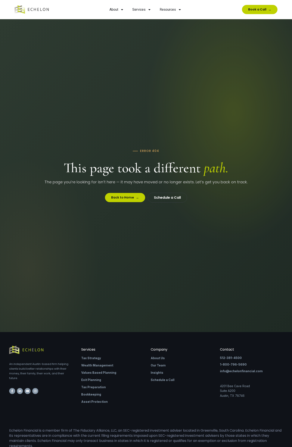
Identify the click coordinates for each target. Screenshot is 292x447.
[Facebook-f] (12, 391)
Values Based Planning (98, 372)
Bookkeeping (91, 394)
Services (139, 9)
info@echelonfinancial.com (241, 371)
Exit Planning (91, 380)
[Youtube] (28, 391)
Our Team (158, 365)
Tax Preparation (93, 387)
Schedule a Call (162, 380)
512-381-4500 (231, 358)
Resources (168, 9)
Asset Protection (94, 401)
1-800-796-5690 (233, 364)
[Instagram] (35, 391)
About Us (158, 358)
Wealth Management (97, 365)
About (113, 9)
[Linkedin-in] (20, 391)
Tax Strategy (91, 358)
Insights (157, 372)
